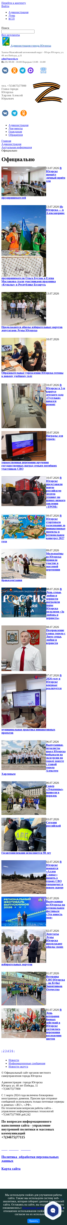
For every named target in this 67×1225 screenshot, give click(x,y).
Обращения (16, 134)
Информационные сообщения (27, 1063)
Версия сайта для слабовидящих (21, 24)
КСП (12, 18)
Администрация (18, 12)
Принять (33, 1221)
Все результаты (10, 34)
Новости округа (18, 1066)
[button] (53, 1210)
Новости (14, 1060)
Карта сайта (11, 1168)
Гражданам (15, 131)
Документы (16, 128)
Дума (12, 15)
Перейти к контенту (13, 2)
